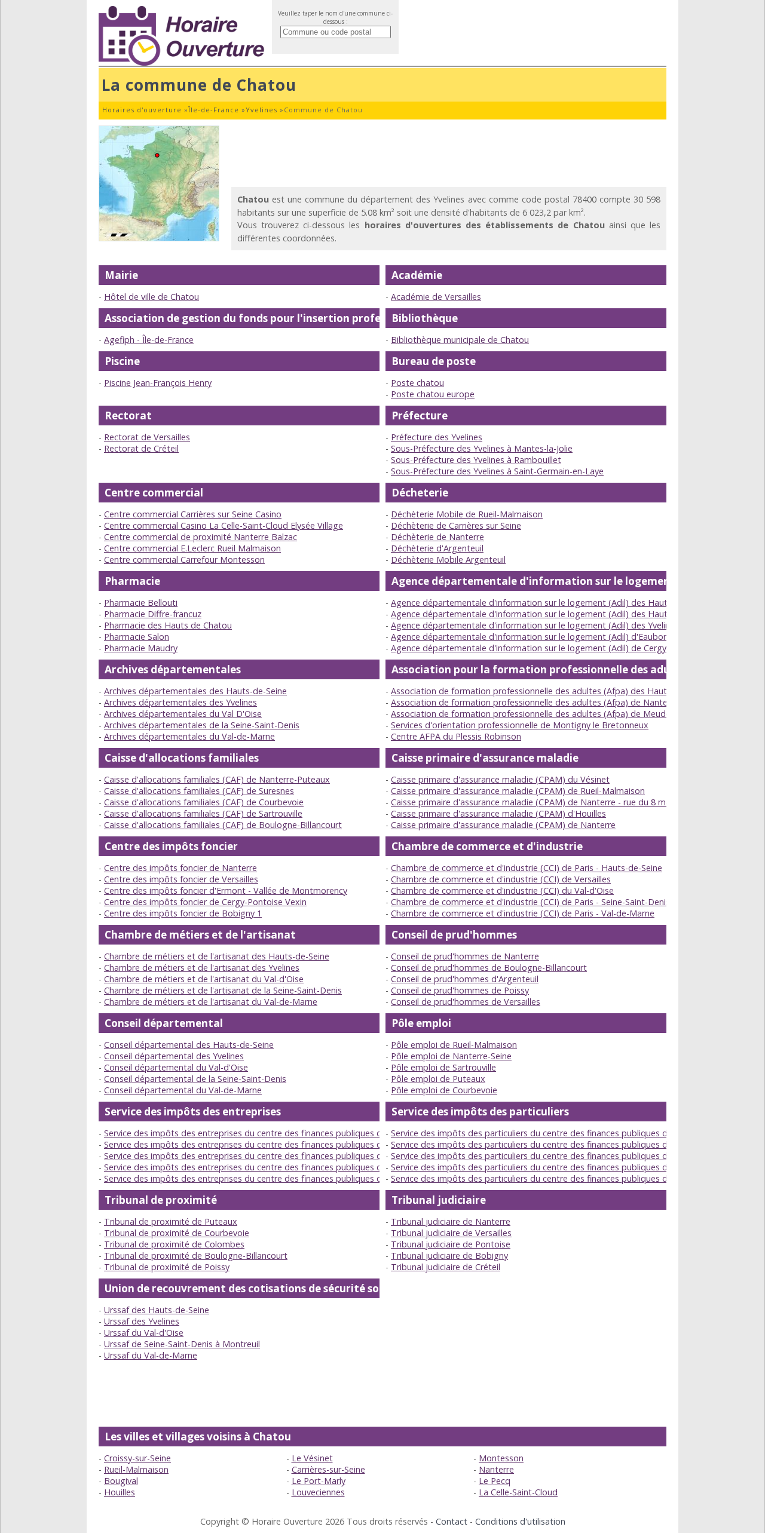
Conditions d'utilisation (520, 1521)
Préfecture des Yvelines (436, 437)
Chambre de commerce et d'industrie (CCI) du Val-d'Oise (502, 890)
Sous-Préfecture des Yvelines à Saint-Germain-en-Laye (497, 471)
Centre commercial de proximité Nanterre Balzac (200, 536)
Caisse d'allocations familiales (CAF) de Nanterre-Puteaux (217, 779)
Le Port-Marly (318, 1480)
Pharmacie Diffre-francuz (152, 614)
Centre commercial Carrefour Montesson (184, 559)
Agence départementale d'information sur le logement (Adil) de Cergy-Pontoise (548, 648)
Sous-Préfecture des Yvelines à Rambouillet (476, 459)
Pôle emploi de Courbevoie (444, 1090)
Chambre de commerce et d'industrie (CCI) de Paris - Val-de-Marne (522, 913)
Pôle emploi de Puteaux (438, 1078)
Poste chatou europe (433, 394)
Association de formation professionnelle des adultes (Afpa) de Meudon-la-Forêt (550, 713)
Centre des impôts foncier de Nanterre (180, 867)
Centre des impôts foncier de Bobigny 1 (183, 913)
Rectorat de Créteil (141, 448)
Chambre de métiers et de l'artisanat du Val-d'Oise (204, 979)
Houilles (119, 1492)
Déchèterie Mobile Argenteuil (448, 559)
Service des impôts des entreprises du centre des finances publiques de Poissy (259, 1144)
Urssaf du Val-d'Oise (143, 1332)
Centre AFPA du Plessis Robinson (456, 736)
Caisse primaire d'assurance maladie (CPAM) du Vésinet (500, 779)
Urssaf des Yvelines (141, 1321)
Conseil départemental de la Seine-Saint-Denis (195, 1078)
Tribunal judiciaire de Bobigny (449, 1255)
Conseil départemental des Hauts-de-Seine (189, 1044)
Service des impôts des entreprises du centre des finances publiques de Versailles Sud (273, 1178)
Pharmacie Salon (136, 636)
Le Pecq (494, 1480)
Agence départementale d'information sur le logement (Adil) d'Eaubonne (534, 636)
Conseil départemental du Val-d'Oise (176, 1067)
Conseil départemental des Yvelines (174, 1056)
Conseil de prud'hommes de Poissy (460, 990)
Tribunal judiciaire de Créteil (445, 1267)
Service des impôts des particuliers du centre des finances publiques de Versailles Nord (562, 1167)
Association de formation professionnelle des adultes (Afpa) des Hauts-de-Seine (549, 691)
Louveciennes (318, 1492)
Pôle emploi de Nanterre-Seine (451, 1056)
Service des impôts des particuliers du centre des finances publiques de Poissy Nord (557, 1155)
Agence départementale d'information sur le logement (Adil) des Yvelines (535, 625)
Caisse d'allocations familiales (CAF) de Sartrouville (203, 813)
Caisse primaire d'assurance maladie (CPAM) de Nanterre (503, 824)
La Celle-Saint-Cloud (518, 1492)
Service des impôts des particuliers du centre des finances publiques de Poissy (545, 1144)
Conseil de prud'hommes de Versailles (465, 1001)
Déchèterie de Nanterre (437, 536)
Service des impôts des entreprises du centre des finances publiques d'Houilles (259, 1133)
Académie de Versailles (436, 296)
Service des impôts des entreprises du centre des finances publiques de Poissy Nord (270, 1155)
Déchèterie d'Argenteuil (437, 548)
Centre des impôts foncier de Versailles (181, 879)
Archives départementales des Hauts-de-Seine (195, 691)
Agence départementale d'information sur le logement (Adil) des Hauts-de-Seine (550, 602)
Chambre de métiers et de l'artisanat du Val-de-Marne (210, 1001)
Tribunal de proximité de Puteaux (170, 1221)
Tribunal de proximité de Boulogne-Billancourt (195, 1255)
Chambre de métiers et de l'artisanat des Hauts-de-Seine (216, 956)
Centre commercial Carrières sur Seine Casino (192, 514)
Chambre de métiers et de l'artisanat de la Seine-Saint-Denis (223, 990)
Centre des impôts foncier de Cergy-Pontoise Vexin (205, 901)
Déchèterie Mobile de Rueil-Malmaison (467, 514)
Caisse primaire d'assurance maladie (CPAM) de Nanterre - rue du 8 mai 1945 (542, 802)
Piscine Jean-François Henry (158, 382)
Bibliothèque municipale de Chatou (460, 339)
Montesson (501, 1458)
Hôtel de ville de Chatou (151, 296)
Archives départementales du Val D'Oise (183, 713)
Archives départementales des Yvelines (180, 702)
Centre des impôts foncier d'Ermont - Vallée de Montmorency (225, 890)
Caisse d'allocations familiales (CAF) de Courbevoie (204, 802)
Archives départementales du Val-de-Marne (189, 736)
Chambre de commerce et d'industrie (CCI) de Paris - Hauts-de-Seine (526, 867)
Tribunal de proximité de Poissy (167, 1267)
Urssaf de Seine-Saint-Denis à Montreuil (182, 1344)
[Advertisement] (448, 152)
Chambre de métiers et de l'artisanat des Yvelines (201, 967)
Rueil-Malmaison (136, 1469)
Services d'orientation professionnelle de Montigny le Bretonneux (519, 725)
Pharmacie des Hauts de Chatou (168, 625)
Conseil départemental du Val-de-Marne (183, 1090)
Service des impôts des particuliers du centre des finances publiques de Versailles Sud (560, 1178)
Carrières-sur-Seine (328, 1469)
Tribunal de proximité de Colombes (174, 1244)
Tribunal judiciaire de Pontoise (450, 1244)
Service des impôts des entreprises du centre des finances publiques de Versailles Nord (276, 1167)
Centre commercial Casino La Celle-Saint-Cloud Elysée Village (223, 525)
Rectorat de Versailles (147, 437)
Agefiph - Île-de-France (149, 339)
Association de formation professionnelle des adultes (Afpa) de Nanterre (534, 702)
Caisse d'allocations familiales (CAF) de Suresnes (199, 790)
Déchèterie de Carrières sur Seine (456, 525)
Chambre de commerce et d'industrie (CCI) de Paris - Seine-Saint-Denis (530, 901)
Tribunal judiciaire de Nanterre (450, 1221)
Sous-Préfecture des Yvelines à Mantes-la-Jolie (482, 448)
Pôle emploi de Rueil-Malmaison (454, 1044)
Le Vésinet (312, 1458)
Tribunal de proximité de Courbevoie (176, 1232)
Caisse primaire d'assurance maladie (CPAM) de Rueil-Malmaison (518, 790)
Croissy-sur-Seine (137, 1458)
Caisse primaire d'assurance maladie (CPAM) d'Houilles (498, 813)
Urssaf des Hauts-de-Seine (156, 1310)
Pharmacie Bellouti (141, 602)
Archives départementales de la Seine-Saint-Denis (201, 725)
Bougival (121, 1480)
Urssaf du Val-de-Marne (150, 1355)
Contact (451, 1521)
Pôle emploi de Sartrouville (443, 1067)
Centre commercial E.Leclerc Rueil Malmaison (192, 548)
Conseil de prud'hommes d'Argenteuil (464, 979)
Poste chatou (417, 382)
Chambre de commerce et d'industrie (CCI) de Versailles (501, 879)
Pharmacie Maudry (141, 648)
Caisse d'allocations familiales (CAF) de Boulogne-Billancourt (223, 824)
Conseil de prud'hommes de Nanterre (465, 956)
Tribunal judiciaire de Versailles (451, 1232)
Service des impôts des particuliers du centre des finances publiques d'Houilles (545, 1133)
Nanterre (496, 1469)
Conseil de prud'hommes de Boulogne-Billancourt (489, 967)
